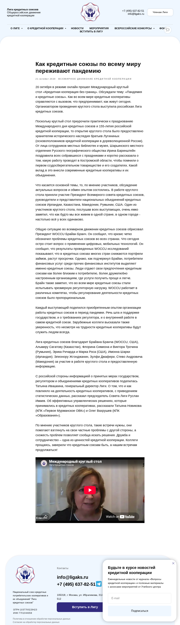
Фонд (163, 28)
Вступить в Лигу (91, 31)
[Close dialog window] (173, 563)
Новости (77, 28)
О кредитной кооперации (45, 28)
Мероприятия (99, 28)
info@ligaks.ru (136, 13)
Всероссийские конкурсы (133, 28)
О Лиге (15, 28)
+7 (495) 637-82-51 (133, 10)
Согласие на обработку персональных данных (36, 622)
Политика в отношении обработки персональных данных (41, 619)
